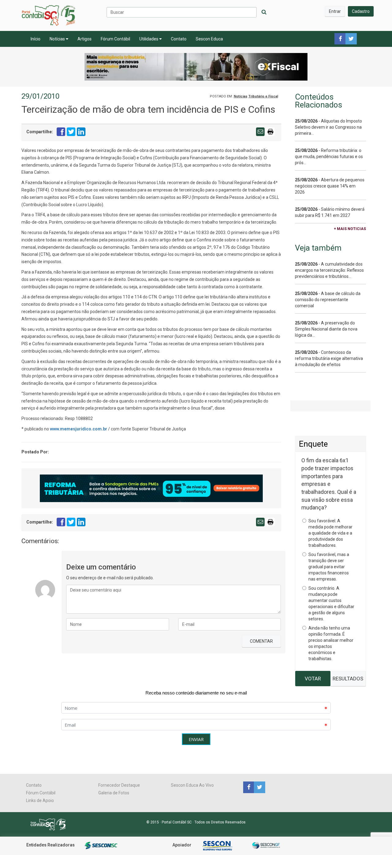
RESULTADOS (348, 678)
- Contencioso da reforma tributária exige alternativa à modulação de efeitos (329, 358)
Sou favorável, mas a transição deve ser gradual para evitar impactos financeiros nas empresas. (328, 566)
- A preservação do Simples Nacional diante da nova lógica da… (326, 329)
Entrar (335, 11)
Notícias (58, 38)
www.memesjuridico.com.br (78, 428)
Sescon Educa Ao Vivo (192, 785)
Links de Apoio (40, 800)
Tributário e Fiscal (263, 96)
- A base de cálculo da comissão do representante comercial (327, 299)
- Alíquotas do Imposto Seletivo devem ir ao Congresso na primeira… (328, 127)
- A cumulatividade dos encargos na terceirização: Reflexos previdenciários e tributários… (329, 270)
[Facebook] (248, 787)
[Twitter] (259, 787)
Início (35, 38)
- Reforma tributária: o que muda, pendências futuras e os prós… (329, 156)
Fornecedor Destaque (119, 785)
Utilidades (149, 38)
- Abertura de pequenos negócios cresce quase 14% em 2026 (329, 186)
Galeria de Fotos (113, 792)
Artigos (84, 38)
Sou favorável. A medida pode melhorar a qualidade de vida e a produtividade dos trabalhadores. (330, 533)
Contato (179, 38)
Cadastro (361, 11)
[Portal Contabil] (50, 824)
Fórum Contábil (115, 38)
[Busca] (264, 12)
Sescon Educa (209, 38)
